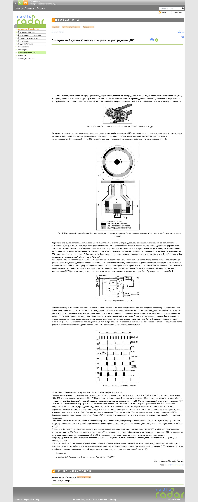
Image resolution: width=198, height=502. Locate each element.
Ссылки (95, 500)
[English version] (25, 2)
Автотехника (88, 27)
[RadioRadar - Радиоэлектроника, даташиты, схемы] (30, 19)
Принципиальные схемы (29, 38)
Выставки (22, 56)
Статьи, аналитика (26, 32)
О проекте (29, 8)
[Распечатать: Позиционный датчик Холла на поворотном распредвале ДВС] (183, 32)
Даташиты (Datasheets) (28, 29)
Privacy (113, 500)
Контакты (41, 8)
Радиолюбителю (25, 44)
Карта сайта (29, 500)
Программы (23, 41)
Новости (19, 8)
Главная (55, 27)
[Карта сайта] (20, 2)
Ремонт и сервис (176, 465)
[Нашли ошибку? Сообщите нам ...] (179, 32)
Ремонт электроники (27, 53)
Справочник (23, 47)
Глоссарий (22, 50)
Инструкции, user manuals (29, 35)
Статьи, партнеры (26, 59)
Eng (37, 500)
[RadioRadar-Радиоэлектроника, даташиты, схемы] (15, 2)
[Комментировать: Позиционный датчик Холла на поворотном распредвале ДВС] (152, 40)
